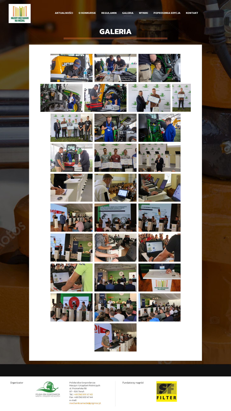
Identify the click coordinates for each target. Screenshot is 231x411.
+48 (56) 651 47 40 (83, 394)
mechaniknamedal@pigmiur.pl (85, 403)
